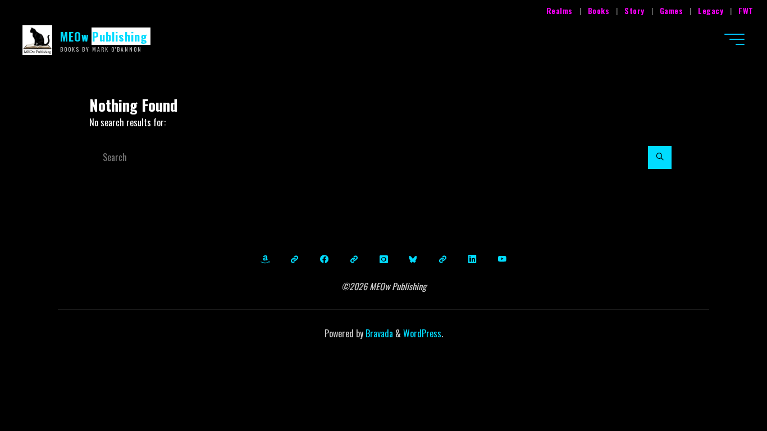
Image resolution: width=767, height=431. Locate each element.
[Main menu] (734, 39)
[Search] (660, 157)
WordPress (422, 333)
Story (634, 10)
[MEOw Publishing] (37, 38)
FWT (746, 10)
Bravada (378, 333)
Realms (559, 10)
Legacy (710, 10)
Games (671, 10)
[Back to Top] (723, 387)
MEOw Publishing (104, 36)
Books (599, 10)
